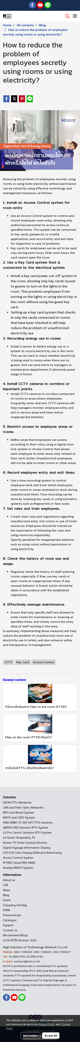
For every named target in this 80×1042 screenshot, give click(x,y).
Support (8, 925)
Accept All (50, 1035)
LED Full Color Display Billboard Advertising (32, 852)
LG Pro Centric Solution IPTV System (27, 832)
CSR (5, 885)
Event (7, 900)
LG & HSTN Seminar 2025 (20, 940)
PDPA (6, 910)
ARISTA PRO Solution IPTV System (25, 827)
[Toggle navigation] (75, 16)
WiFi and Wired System (18, 812)
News (6, 890)
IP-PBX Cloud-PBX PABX (19, 862)
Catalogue (10, 920)
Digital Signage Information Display (26, 847)
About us (9, 880)
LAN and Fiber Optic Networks (23, 807)
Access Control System (18, 857)
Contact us (10, 930)
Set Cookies (30, 1035)
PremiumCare (12, 915)
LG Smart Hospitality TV (19, 837)
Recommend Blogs (15, 935)
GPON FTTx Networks (17, 802)
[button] (66, 16)
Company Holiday (15, 905)
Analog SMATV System (18, 867)
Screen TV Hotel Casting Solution (25, 842)
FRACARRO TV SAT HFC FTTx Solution (28, 822)
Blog (6, 895)
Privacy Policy (47, 1024)
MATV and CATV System (19, 817)
